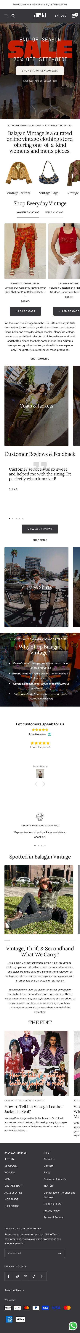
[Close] (73, 637)
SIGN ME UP (40, 685)
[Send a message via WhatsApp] (73, 1326)
